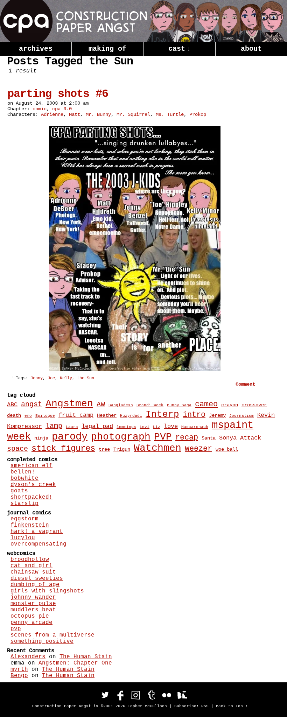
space (17, 449)
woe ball (227, 449)
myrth (19, 669)
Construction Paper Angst (73, 21)
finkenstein (29, 525)
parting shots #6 (57, 93)
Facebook (120, 695)
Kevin (266, 415)
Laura (72, 427)
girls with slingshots (47, 591)
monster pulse (33, 603)
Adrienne (52, 114)
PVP (163, 436)
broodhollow (29, 559)
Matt (74, 114)
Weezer (198, 448)
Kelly (66, 378)
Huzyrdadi (131, 416)
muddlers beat (33, 610)
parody (70, 437)
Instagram (135, 695)
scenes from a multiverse (52, 635)
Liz (156, 427)
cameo (206, 404)
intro (194, 414)
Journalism (241, 416)
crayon (229, 405)
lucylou (22, 538)
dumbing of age (34, 585)
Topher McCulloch (147, 706)
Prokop (197, 114)
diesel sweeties (36, 578)
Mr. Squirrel (133, 114)
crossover (254, 405)
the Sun (85, 378)
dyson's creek (33, 484)
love (171, 426)
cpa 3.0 (62, 109)
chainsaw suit (33, 572)
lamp (54, 426)
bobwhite (24, 478)
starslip (24, 503)
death (14, 415)
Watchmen (157, 448)
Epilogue (45, 416)
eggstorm (24, 519)
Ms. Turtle (170, 114)
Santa (209, 438)
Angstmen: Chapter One (75, 663)
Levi (144, 427)
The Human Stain (85, 657)
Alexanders (28, 657)
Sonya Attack (240, 437)
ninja (41, 438)
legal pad (97, 426)
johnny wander (33, 597)
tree (104, 449)
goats (19, 491)
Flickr (166, 695)
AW (101, 404)
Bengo (19, 676)
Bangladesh (120, 405)
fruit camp (75, 415)
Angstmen (69, 403)
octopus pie (29, 616)
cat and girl (31, 566)
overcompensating (38, 544)
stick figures (63, 448)
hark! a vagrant (36, 531)
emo (28, 416)
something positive (42, 641)
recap (186, 437)
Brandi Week (149, 405)
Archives (35, 49)
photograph (120, 436)
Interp (162, 414)
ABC (12, 404)
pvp (15, 629)
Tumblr (151, 695)
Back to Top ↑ (232, 706)
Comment (247, 384)
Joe (51, 378)
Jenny (36, 378)
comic (40, 109)
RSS (205, 706)
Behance (182, 695)
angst (31, 404)
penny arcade (31, 622)
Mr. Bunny (98, 114)
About (251, 49)
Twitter (105, 695)
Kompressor (24, 426)
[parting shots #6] (134, 369)
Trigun (121, 449)
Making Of (107, 49)
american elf (31, 466)
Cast (179, 49)
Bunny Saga (179, 405)
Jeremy (217, 415)
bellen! (22, 472)
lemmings (126, 427)
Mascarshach (194, 427)
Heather (107, 415)
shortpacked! (31, 497)
